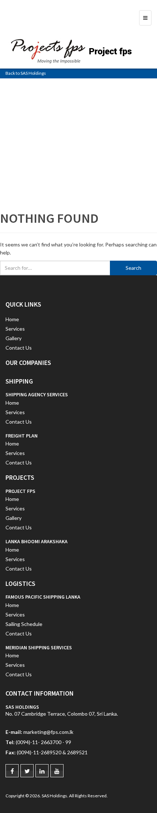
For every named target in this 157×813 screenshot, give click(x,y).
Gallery (13, 338)
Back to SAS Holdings (25, 73)
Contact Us (18, 348)
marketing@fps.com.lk (48, 732)
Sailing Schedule (23, 624)
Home (12, 319)
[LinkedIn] (42, 770)
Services (15, 329)
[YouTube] (57, 770)
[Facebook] (12, 770)
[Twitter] (27, 770)
